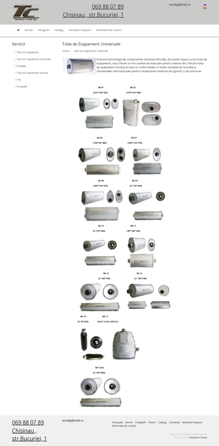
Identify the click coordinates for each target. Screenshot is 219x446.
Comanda (174, 422)
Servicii (29, 30)
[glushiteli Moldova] (26, 12)
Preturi (152, 422)
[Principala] (18, 30)
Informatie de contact (108, 30)
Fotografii (43, 30)
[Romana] (205, 7)
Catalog (58, 30)
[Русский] (205, 4)
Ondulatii (21, 66)
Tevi (18, 79)
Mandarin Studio (198, 437)
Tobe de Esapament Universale (91, 51)
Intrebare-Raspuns (79, 30)
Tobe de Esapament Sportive (32, 72)
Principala (117, 422)
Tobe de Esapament (27, 52)
